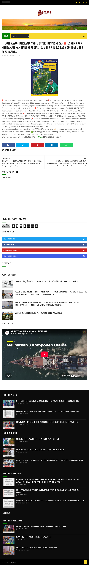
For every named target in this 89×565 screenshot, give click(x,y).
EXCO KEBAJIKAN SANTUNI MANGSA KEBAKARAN (34, 537)
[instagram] (83, 2)
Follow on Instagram (10, 256)
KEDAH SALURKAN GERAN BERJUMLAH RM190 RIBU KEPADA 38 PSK (41, 526)
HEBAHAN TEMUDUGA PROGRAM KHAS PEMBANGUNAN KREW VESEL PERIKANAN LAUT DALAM (50, 500)
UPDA (40, 137)
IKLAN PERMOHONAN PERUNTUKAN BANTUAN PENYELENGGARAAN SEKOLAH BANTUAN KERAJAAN (47, 491)
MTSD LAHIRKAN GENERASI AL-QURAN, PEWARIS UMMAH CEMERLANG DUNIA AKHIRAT (48, 401)
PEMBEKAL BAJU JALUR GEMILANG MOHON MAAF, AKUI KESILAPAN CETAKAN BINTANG (47, 411)
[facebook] (76, 2)
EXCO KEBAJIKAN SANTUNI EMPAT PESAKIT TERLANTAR (36, 547)
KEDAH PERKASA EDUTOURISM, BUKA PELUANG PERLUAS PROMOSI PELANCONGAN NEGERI (49, 460)
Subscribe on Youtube (10, 250)
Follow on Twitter (9, 239)
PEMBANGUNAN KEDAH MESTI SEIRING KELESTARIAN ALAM (38, 439)
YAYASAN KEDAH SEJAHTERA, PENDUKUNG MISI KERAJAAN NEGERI (39, 313)
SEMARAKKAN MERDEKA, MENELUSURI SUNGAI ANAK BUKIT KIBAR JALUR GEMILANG (47, 422)
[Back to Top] (85, 562)
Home (6, 36)
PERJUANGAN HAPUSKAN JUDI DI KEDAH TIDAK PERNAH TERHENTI (40, 449)
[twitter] (79, 2)
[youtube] (86, 2)
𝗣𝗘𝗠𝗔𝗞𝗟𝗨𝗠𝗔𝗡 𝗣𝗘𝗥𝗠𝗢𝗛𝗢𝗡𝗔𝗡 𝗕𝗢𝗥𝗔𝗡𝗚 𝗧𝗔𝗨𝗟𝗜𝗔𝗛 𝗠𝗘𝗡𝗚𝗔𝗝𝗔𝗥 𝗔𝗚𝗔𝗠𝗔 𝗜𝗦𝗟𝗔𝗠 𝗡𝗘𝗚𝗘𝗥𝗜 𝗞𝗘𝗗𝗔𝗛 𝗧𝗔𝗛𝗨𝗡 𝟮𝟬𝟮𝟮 (47, 480)
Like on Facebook (9, 244)
